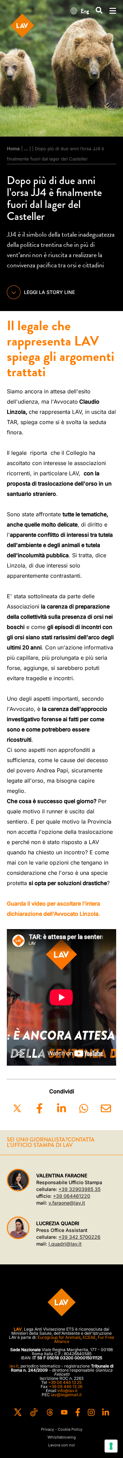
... (26, 148)
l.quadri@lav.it (65, 1244)
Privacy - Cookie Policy (61, 1429)
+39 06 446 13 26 (65, 1386)
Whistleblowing (61, 1437)
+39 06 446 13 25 (65, 1382)
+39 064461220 (71, 1196)
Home (13, 148)
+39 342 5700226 (79, 1237)
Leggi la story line (49, 292)
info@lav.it (67, 1390)
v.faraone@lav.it (67, 1203)
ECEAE (89, 1337)
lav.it (14, 1366)
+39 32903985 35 (79, 1189)
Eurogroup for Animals (59, 1337)
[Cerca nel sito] (99, 11)
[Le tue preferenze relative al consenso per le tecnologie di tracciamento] (111, 1446)
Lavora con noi (61, 1445)
